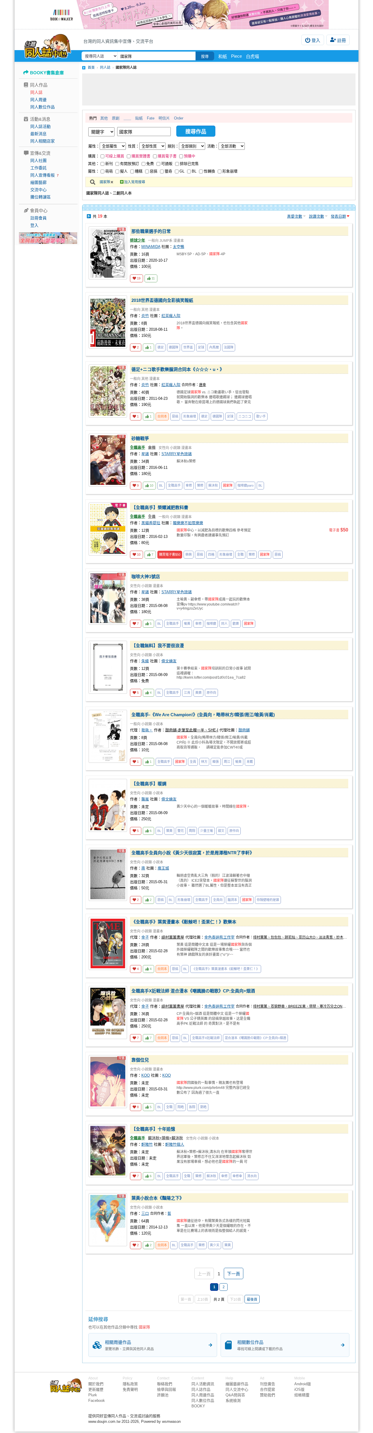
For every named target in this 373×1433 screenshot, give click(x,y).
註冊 (341, 40)
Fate (150, 118)
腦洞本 (232, 900)
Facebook (96, 1400)
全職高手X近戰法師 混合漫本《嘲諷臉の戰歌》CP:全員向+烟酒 (193, 990)
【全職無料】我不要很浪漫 (157, 645)
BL (194, 171)
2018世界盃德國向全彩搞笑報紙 (162, 300)
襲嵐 (145, 799)
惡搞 (153, 171)
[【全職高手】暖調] (108, 805)
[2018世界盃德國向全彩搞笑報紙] (108, 321)
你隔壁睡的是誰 (268, 900)
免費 (150, 163)
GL (182, 171)
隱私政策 (130, 1384)
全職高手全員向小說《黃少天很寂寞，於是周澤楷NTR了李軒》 (192, 852)
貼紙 (139, 118)
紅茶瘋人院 (170, 316)
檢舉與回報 (166, 1389)
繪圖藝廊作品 (237, 1384)
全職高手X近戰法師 (206, 1038)
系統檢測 (233, 1400)
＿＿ (127, 118)
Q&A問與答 (235, 1395)
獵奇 (168, 171)
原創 (115, 118)
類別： (173, 146)
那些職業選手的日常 (151, 231)
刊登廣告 (267, 1384)
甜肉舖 (244, 730)
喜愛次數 (294, 216)
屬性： (94, 146)
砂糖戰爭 (140, 438)
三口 (145, 1213)
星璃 (145, 454)
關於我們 (95, 1384)
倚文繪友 (169, 661)
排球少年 (137, 240)
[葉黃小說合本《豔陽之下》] (108, 1219)
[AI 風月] (48, 240)
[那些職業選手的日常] (108, 252)
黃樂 (198, 692)
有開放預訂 (129, 163)
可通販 (167, 163)
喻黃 (187, 623)
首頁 (91, 68)
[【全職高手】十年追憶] (108, 1150)
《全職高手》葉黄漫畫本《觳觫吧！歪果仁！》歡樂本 (183, 921)
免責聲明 (130, 1389)
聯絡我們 (164, 1384)
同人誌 (36, 92)
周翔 (192, 830)
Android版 (302, 1384)
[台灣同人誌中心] (48, 45)
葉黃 (169, 830)
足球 (201, 347)
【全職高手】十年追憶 (153, 1128)
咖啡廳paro (245, 485)
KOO (145, 1075)
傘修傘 (237, 1176)
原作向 (211, 692)
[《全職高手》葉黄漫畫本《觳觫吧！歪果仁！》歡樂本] (108, 943)
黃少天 (214, 1245)
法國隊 (228, 347)
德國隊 (173, 347)
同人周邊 (38, 99)
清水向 (252, 1176)
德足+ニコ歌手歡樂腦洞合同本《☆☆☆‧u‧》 (177, 369)
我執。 (147, 730)
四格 (211, 554)
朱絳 (145, 661)
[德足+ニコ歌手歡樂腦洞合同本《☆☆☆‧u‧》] (108, 391)
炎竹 (145, 316)
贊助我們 (267, 1395)
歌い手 (261, 416)
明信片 (164, 118)
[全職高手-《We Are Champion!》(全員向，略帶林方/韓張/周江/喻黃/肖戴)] (108, 736)
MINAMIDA (150, 246)
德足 (160, 347)
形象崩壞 (229, 171)
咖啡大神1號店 (145, 576)
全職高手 (137, 447)
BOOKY (198, 1406)
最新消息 (38, 133)
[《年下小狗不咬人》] (186, 14)
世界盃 (188, 347)
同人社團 (38, 160)
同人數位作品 (42, 107)
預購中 (189, 156)
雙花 (180, 830)
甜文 (221, 830)
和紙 (222, 56)
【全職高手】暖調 (148, 783)
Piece (236, 56)
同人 (224, 623)
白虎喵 (252, 56)
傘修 (152, 447)
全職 (240, 554)
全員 (152, 516)
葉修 (200, 485)
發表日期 (338, 216)
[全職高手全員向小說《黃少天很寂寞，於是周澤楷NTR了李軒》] (108, 874)
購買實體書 (140, 156)
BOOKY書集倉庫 (47, 72)
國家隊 (105, 182)
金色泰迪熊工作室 (219, 937)
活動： (213, 146)
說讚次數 (316, 216)
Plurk (92, 1395)
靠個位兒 (140, 1059)
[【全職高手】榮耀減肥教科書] (108, 529)
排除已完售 (189, 163)
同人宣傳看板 (42, 175)
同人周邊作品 (202, 1395)
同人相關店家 (42, 141)
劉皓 (203, 1107)
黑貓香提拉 (150, 523)
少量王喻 (206, 830)
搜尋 (205, 56)
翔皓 (180, 1107)
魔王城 (163, 868)
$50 (169, 554)
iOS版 (299, 1389)
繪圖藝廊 (38, 182)
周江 (227, 761)
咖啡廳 (211, 623)
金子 (145, 937)
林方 (204, 761)
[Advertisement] (219, 89)
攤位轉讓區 (40, 197)
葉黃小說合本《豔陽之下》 (157, 1198)
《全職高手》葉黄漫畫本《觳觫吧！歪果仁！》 (225, 969)
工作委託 (38, 168)
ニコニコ (244, 416)
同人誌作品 (200, 1389)
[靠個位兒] (108, 1081)
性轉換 (209, 171)
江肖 (187, 692)
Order (178, 118)
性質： (133, 146)
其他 (104, 118)
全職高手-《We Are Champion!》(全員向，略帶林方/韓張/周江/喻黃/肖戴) (203, 714)
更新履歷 (95, 1389)
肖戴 (250, 761)
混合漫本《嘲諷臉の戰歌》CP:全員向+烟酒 (255, 1038)
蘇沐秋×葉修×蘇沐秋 (165, 1138)
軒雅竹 (147, 1144)
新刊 (109, 163)
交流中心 (38, 189)
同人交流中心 (237, 1389)
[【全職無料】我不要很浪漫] (108, 667)
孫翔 (192, 1107)
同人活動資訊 (202, 1384)
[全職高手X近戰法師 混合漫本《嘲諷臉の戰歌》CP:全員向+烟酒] (108, 1012)
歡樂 (236, 623)
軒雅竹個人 (174, 1144)
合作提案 (267, 1389)
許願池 (162, 1395)
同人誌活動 (40, 126)
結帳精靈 (301, 1395)
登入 (316, 40)
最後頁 (252, 1300)
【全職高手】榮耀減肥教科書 (159, 507)
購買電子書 (167, 156)
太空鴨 (178, 246)
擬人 (124, 171)
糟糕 (138, 171)
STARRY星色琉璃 (176, 454)
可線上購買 (114, 156)
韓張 (215, 761)
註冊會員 (38, 218)
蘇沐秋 (213, 485)
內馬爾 (214, 347)
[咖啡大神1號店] (108, 598)
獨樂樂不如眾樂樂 (188, 523)
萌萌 (109, 171)
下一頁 (233, 1273)
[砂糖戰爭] (108, 460)
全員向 (218, 900)
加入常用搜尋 (134, 182)
